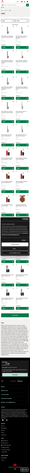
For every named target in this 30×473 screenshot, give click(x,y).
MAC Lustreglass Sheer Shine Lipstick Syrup (22, 298)
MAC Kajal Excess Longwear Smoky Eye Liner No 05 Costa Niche (22, 88)
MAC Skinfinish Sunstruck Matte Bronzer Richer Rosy (21, 205)
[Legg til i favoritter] (13, 26)
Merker (6, 10)
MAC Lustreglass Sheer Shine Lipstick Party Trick (22, 275)
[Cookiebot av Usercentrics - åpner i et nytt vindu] (22, 219)
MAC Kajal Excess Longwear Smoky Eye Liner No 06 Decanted (7, 88)
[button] (12, 381)
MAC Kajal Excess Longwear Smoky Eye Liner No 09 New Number (7, 61)
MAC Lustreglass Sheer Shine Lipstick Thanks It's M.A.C (7, 298)
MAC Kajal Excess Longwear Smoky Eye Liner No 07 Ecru (21, 61)
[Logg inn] (24, 1)
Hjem (2, 10)
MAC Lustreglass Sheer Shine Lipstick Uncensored (7, 275)
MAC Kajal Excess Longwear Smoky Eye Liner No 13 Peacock (21, 37)
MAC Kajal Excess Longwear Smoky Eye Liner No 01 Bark (7, 112)
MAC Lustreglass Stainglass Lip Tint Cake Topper (21, 158)
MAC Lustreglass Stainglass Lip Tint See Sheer (21, 182)
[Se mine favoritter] (27, 1)
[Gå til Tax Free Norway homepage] (2, 1)
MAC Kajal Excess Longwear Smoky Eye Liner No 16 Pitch (7, 36)
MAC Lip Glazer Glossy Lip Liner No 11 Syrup (21, 112)
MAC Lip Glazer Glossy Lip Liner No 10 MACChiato (6, 135)
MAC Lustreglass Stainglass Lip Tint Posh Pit (7, 205)
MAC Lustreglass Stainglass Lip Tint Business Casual (7, 158)
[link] (27, 5)
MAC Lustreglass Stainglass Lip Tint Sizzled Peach (7, 182)
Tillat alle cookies (15, 244)
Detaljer (24, 240)
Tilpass (14, 248)
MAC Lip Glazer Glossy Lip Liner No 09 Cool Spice (21, 135)
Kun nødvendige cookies (15, 252)
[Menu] (2, 5)
